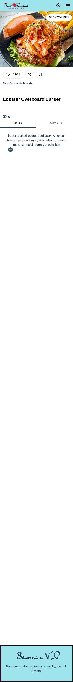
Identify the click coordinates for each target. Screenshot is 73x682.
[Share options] (30, 74)
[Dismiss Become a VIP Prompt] (66, 651)
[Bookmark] (40, 74)
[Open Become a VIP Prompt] (36, 678)
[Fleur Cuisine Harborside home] (16, 5)
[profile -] (58, 5)
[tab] (18, 123)
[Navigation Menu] (68, 5)
